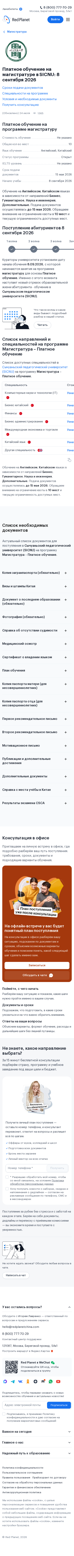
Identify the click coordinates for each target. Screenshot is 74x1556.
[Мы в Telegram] (13, 1381)
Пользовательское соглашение (22, 1472)
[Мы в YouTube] (58, 1381)
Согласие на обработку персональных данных (32, 1482)
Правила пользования (16, 1477)
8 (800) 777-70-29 (57, 7)
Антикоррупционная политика (21, 1492)
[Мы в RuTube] (43, 1381)
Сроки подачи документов (22, 87)
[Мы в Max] (5, 1381)
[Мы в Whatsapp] (51, 1381)
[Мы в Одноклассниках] (28, 1381)
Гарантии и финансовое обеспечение (26, 1487)
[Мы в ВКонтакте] (20, 1381)
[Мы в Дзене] (35, 1381)
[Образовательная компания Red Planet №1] (16, 20)
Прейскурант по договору (49, 1477)
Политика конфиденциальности (22, 1467)
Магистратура (17, 32)
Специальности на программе (25, 93)
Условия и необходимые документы (29, 99)
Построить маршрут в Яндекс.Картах (26, 1351)
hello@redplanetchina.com (20, 1327)
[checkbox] (7, 1177)
